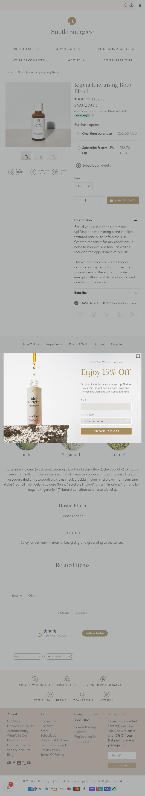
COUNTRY (87, 415)
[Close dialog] (138, 356)
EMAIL (85, 400)
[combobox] (105, 421)
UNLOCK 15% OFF (106, 431)
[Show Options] (128, 421)
